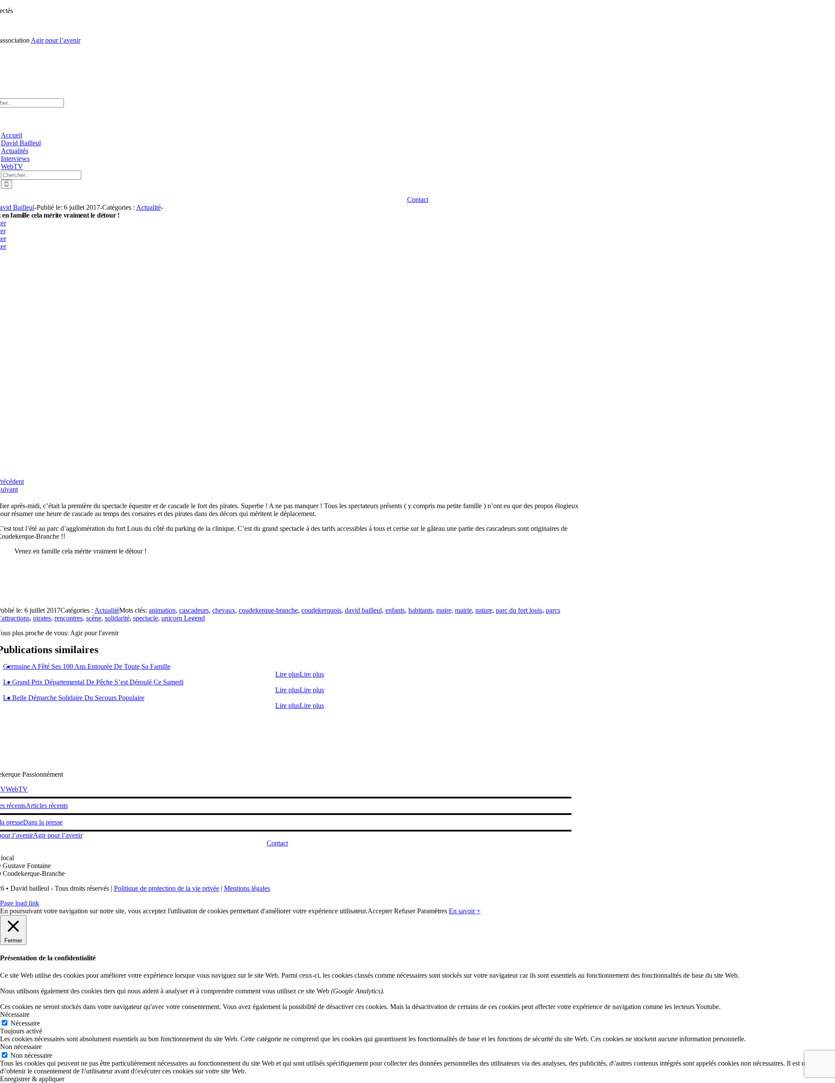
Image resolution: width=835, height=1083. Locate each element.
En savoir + (465, 911)
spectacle (145, 618)
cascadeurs (194, 610)
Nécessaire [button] (15, 1014)
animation (162, 610)
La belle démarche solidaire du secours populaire (73, 697)
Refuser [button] (404, 911)
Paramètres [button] (432, 911)
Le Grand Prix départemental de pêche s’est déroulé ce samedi (93, 682)
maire (443, 610)
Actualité (148, 207)
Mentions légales (247, 888)
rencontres (68, 618)
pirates (42, 618)
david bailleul (363, 610)
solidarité (117, 618)
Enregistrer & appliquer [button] (32, 1079)
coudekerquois (321, 610)
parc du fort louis (519, 610)
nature (483, 610)
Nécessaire (25, 1023)
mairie (463, 610)
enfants (395, 610)
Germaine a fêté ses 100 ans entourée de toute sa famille (86, 666)
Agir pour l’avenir (55, 40)
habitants (420, 610)
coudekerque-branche (268, 610)
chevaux (223, 610)
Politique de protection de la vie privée (166, 888)
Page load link (19, 903)
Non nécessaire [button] (21, 1046)
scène (93, 618)
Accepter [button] (379, 911)
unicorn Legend (183, 618)
